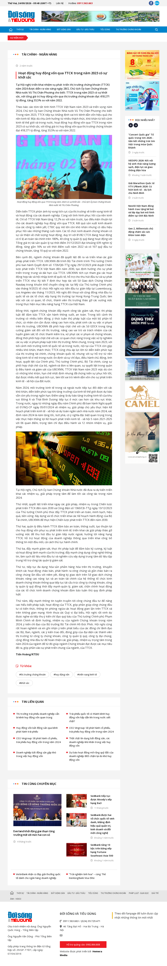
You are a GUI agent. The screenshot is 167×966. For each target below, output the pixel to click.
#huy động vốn (61, 674)
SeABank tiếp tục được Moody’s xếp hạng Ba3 (101, 799)
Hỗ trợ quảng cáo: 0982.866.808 (83, 944)
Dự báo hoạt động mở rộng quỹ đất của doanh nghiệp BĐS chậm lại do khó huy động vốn (91, 756)
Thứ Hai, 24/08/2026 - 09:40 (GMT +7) (29, 3)
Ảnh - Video (15, 899)
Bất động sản (64, 29)
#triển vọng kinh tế (87, 674)
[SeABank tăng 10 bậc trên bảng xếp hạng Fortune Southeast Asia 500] (76, 850)
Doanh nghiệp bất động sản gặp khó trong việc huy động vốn (36, 754)
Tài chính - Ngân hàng (40, 29)
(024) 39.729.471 (90, 921)
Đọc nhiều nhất (145, 120)
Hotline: (80, 3)
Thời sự (20, 29)
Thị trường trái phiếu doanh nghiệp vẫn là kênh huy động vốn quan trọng (37, 715)
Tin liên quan (33, 702)
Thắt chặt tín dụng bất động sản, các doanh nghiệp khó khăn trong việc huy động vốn (90, 742)
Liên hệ (59, 3)
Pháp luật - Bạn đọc (139, 893)
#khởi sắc (24, 683)
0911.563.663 (71, 921)
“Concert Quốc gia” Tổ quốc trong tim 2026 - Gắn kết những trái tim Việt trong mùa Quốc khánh (141, 141)
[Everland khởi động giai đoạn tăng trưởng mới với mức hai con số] (37, 810)
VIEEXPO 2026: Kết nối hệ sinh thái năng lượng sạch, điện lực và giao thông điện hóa (142, 165)
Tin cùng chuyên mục (39, 784)
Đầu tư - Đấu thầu (85, 29)
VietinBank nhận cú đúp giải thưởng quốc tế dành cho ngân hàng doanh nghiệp (38, 876)
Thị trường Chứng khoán (128, 29)
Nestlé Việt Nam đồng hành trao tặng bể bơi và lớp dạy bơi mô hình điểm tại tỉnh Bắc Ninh (141, 210)
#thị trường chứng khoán (32, 674)
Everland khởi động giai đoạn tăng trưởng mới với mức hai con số (34, 833)
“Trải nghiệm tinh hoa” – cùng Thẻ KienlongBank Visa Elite (87, 876)
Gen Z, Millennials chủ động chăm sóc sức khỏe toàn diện (140, 232)
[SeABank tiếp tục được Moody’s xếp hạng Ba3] (76, 801)
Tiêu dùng (105, 29)
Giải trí (155, 893)
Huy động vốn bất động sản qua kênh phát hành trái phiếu (37, 729)
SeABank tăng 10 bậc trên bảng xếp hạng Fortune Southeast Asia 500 (102, 850)
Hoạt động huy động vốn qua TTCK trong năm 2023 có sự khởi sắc (62, 75)
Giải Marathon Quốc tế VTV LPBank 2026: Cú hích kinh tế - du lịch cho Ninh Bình (141, 188)
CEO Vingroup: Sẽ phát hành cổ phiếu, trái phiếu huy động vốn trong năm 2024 (91, 729)
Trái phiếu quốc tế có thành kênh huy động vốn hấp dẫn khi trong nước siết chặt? (89, 717)
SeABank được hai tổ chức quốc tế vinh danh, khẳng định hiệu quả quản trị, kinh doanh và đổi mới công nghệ (102, 823)
